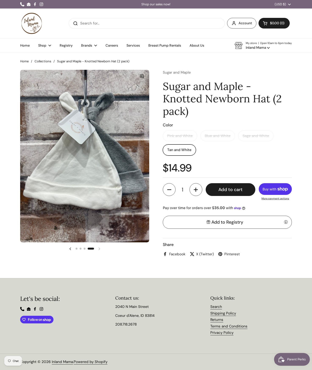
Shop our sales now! (155, 4)
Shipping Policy (223, 313)
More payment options (275, 198)
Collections (43, 61)
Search (216, 306)
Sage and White (256, 135)
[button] (263, 45)
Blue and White (217, 135)
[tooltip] (286, 222)
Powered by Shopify (90, 361)
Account (245, 23)
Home (24, 61)
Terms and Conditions (228, 326)
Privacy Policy (221, 332)
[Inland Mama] (31, 23)
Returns (216, 319)
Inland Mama (62, 361)
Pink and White (180, 135)
